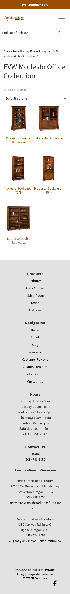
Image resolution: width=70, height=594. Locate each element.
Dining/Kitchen (35, 288)
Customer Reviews (35, 359)
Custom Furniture (35, 367)
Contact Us (35, 381)
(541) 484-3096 (35, 535)
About (35, 337)
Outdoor (35, 310)
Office (35, 303)
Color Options (35, 374)
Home (35, 330)
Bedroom (35, 281)
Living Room (35, 295)
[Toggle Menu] (62, 18)
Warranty (35, 352)
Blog (35, 344)
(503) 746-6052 (35, 459)
